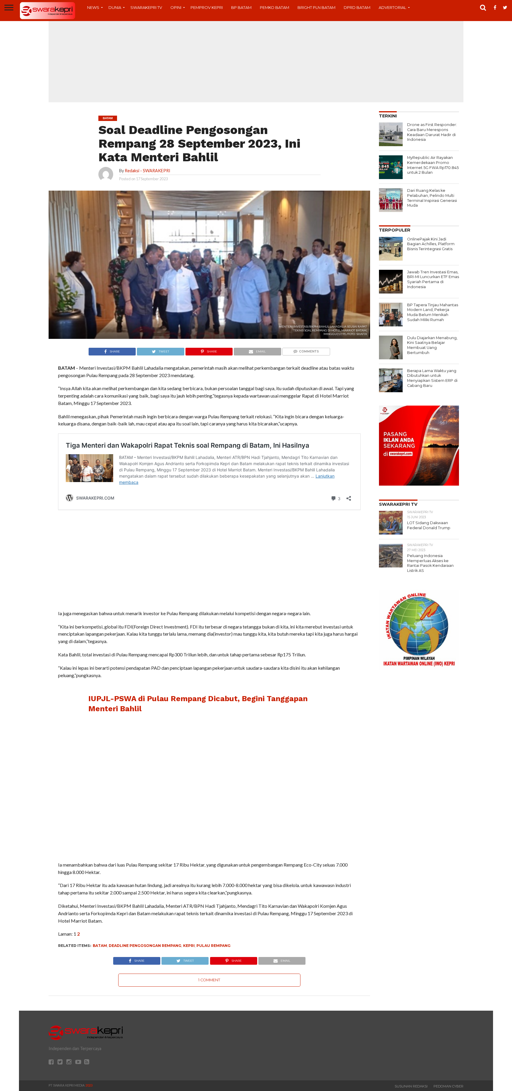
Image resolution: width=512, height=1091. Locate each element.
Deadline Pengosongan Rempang (145, 945)
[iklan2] (419, 484)
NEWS (93, 7)
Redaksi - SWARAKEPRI (147, 170)
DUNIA (114, 7)
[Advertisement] (256, 60)
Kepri (189, 945)
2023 (88, 1085)
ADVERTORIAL (392, 7)
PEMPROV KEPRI (207, 7)
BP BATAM (241, 7)
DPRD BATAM (357, 7)
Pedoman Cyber (448, 1086)
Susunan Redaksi (411, 1086)
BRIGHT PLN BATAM (316, 7)
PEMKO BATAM (274, 7)
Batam (100, 945)
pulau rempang (213, 945)
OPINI (175, 7)
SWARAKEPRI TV (146, 7)
